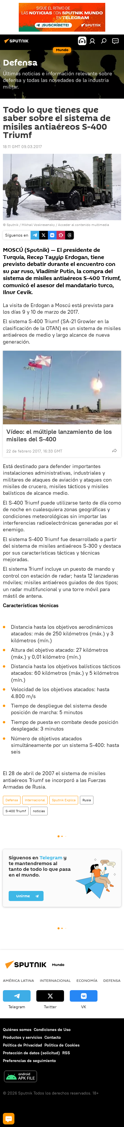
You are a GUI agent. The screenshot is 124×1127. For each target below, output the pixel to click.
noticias (39, 811)
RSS (66, 1052)
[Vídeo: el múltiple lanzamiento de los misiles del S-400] (62, 387)
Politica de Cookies (62, 1045)
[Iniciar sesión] (92, 41)
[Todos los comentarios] (8, 1118)
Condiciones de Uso (52, 1029)
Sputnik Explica (64, 800)
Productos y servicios (22, 1037)
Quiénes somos (17, 1029)
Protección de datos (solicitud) (31, 1052)
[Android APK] (20, 1077)
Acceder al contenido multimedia (83, 225)
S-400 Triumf (15, 811)
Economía (86, 980)
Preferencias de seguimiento (29, 1060)
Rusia (86, 800)
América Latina (18, 980)
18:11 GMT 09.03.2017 (22, 146)
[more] (114, 450)
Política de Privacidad (22, 1045)
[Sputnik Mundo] (17, 43)
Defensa (11, 800)
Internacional (35, 800)
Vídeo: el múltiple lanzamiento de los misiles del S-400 (59, 435)
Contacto (52, 1037)
